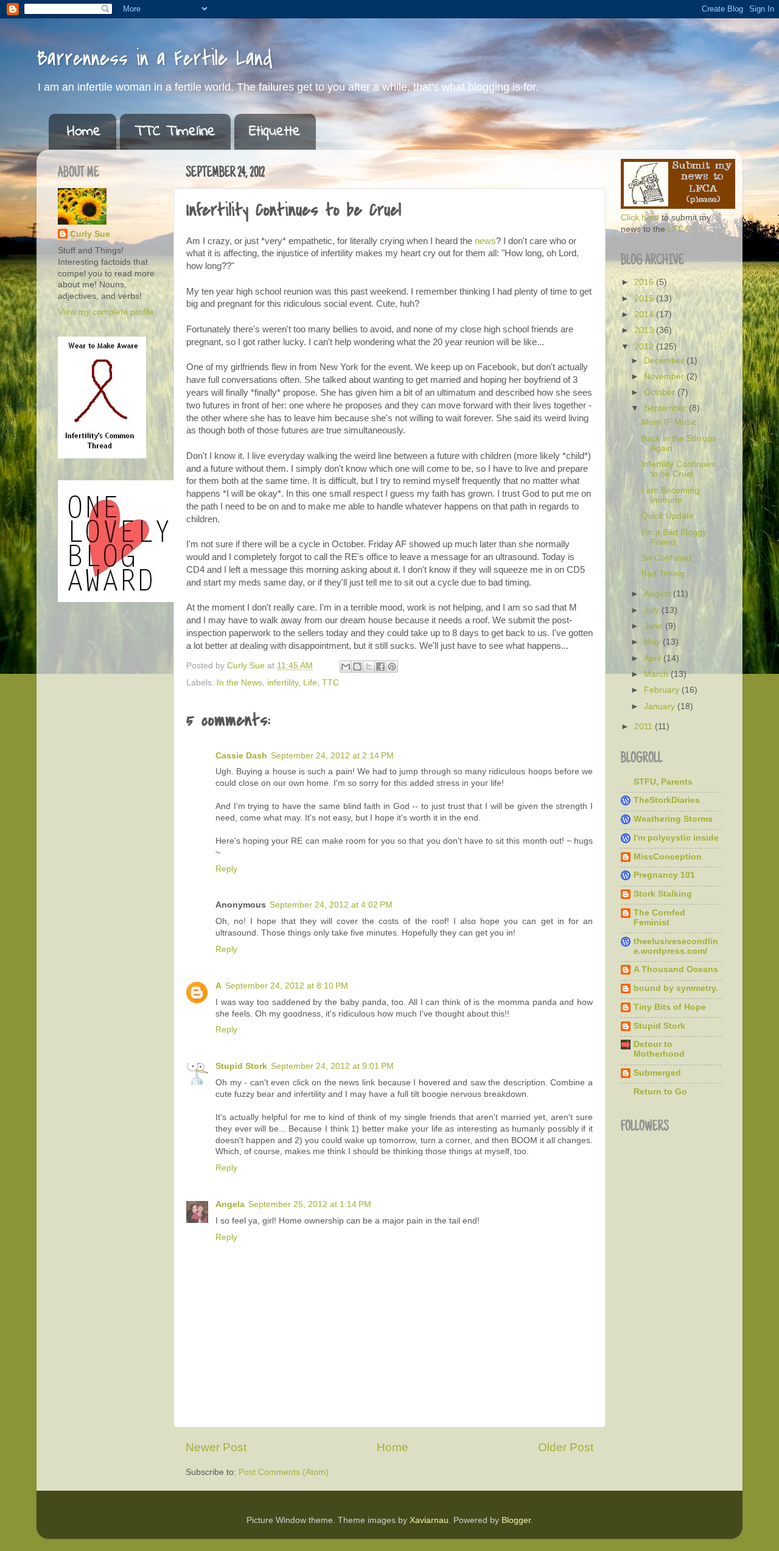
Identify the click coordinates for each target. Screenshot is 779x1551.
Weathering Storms (673, 819)
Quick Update (667, 515)
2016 (645, 282)
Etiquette (275, 131)
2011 (644, 726)
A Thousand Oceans (676, 969)
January (660, 706)
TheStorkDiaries (667, 800)
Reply (226, 869)
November (665, 376)
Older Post (565, 1447)
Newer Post (216, 1447)
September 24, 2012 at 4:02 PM (331, 904)
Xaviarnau (429, 1520)
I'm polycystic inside (676, 837)
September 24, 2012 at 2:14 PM (332, 755)
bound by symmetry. (676, 988)
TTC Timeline (174, 131)
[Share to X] (369, 666)
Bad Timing (663, 573)
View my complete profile (106, 312)
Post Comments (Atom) (284, 1472)
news (485, 241)
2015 (645, 298)
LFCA (679, 229)
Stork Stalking (663, 893)
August (658, 593)
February (663, 690)
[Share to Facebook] (380, 666)
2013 (645, 330)
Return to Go (660, 1091)
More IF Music (669, 422)
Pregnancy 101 (664, 875)
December (665, 360)
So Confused (666, 557)
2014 (645, 314)
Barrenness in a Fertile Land (155, 59)
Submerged (657, 1072)
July (653, 610)
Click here (640, 217)
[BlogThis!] (357, 666)
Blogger (516, 1520)
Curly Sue (90, 234)
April (653, 658)
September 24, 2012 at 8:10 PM (286, 985)
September (666, 408)
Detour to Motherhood (659, 1049)
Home (84, 131)
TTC (330, 682)
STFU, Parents (663, 781)
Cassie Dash (241, 755)
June (654, 626)
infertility (282, 682)
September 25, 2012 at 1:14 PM (309, 1204)
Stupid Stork (241, 1066)
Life (310, 682)
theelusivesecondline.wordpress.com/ (676, 946)
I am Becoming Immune (670, 495)
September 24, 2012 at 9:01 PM (332, 1066)
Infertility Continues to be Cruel (678, 469)
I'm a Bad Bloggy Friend (674, 537)
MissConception (668, 856)
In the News (239, 682)
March (657, 674)
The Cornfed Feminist (659, 917)
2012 (645, 346)
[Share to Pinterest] (392, 666)
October (660, 392)
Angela (230, 1204)
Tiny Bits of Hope (670, 1007)
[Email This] (346, 666)
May (653, 641)
